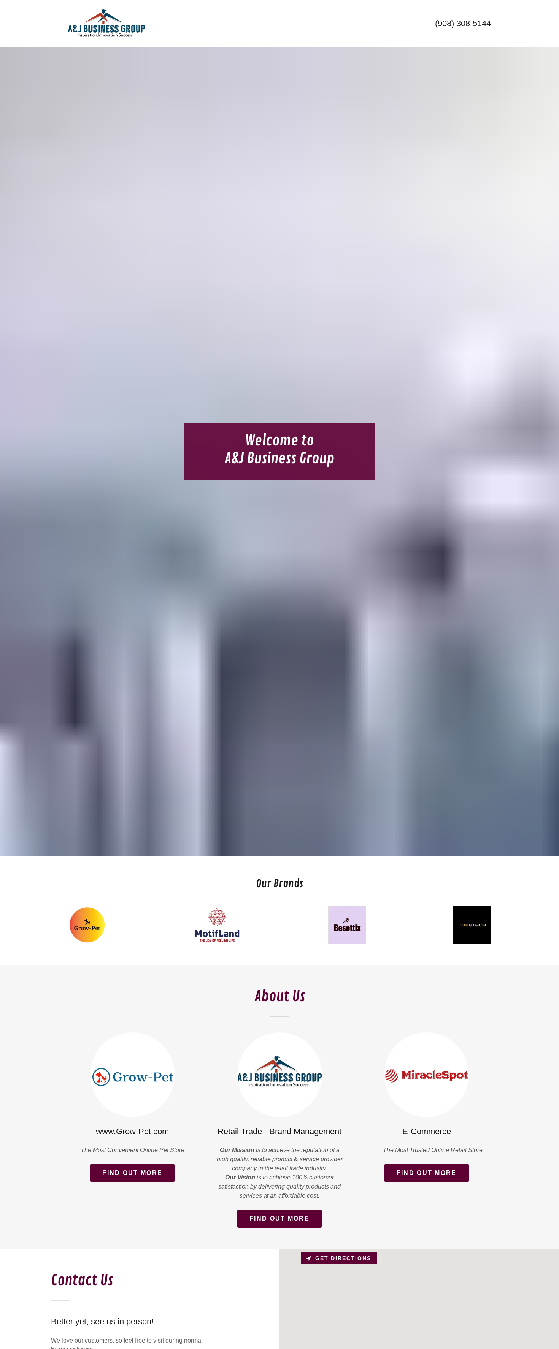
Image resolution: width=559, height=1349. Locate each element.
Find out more (132, 1173)
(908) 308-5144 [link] (463, 23)
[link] (106, 23)
